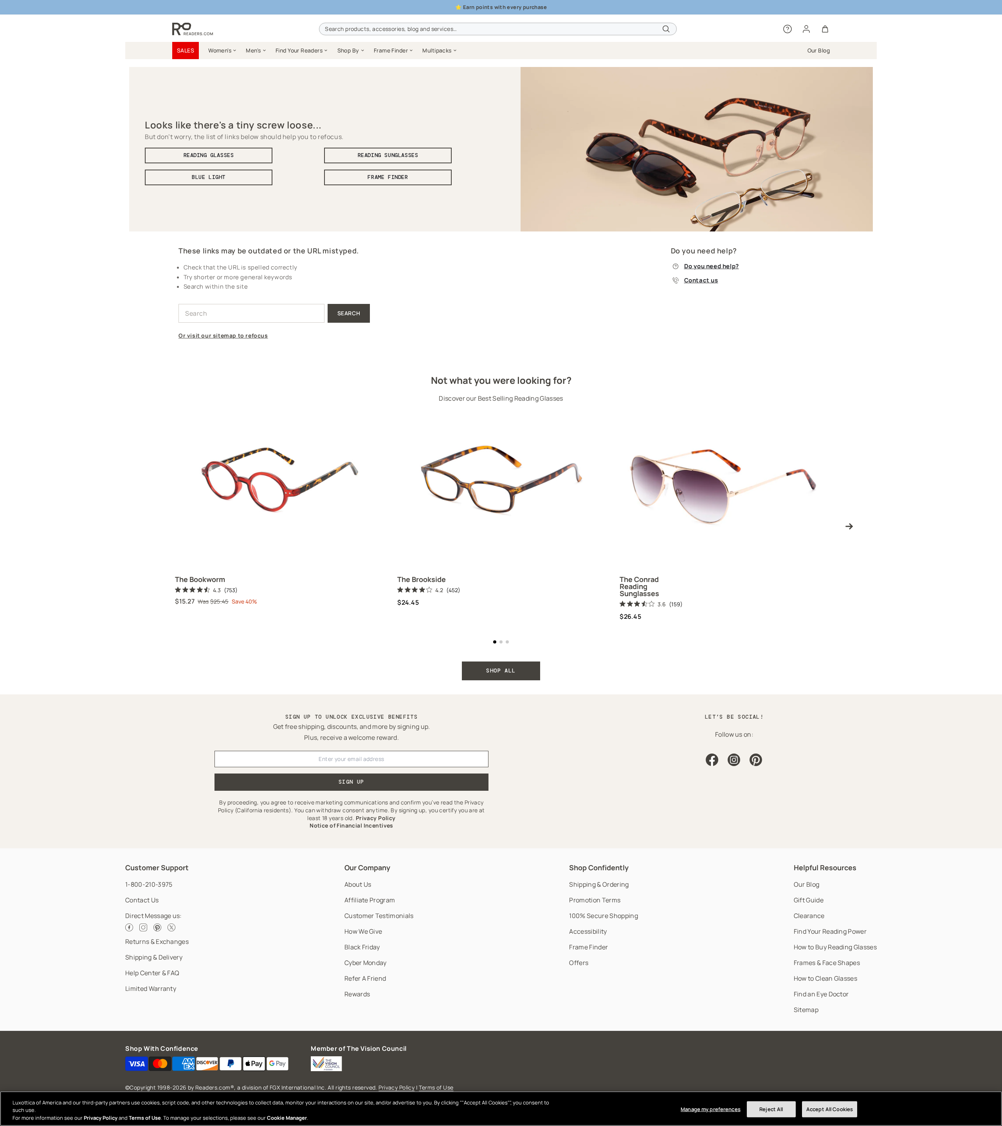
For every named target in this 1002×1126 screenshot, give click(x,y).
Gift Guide (809, 900)
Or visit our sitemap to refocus (223, 335)
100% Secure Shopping (603, 915)
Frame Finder (588, 947)
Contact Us (142, 900)
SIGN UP (351, 781)
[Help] (787, 29)
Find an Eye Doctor (821, 994)
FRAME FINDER (388, 177)
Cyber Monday (365, 962)
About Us (357, 884)
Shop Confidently (599, 867)
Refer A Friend (365, 978)
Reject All (771, 1108)
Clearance (809, 915)
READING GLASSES (209, 155)
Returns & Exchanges (157, 941)
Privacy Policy (396, 1087)
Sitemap (806, 1009)
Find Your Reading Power (830, 931)
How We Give (363, 931)
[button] (222, 50)
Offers (578, 962)
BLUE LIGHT (208, 177)
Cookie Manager (287, 1117)
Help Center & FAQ (152, 973)
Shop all (500, 670)
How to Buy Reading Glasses (835, 947)
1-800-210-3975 (148, 884)
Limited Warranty (150, 988)
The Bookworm (200, 579)
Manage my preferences (711, 1108)
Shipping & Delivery (153, 957)
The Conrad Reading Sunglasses (639, 586)
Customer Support (157, 867)
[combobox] (498, 29)
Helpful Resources (825, 867)
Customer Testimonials (379, 915)
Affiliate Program (369, 900)
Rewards (357, 994)
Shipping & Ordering (599, 884)
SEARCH (348, 313)
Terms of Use (436, 1087)
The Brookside (421, 579)
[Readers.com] (192, 29)
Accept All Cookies (829, 1108)
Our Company (367, 867)
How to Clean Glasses (825, 978)
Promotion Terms (594, 900)
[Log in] (806, 29)
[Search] (666, 29)
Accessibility (588, 931)
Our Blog (807, 884)
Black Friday (362, 947)
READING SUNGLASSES (388, 155)
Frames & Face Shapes (827, 962)
